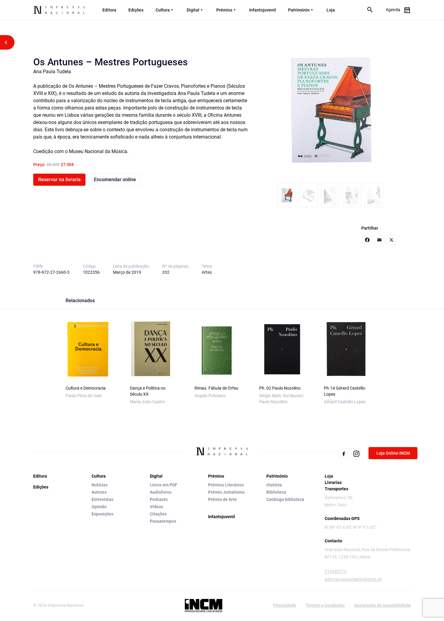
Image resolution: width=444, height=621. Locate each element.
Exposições (102, 514)
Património (299, 10)
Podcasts (159, 499)
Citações (158, 514)
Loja (331, 10)
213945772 (335, 571)
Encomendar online (115, 179)
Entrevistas (102, 499)
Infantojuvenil (262, 10)
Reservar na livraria (59, 179)
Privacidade (284, 605)
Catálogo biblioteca (285, 499)
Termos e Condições (325, 605)
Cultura (163, 10)
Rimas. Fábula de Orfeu (216, 388)
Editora (109, 10)
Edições (135, 10)
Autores (99, 492)
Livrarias (333, 482)
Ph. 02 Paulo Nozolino (280, 388)
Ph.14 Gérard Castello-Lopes (345, 391)
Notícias (100, 484)
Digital (193, 10)
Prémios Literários (226, 484)
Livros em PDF (163, 484)
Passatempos (163, 521)
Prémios (224, 10)
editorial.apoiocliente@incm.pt (353, 579)
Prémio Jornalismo (226, 492)
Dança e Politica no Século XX (148, 391)
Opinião (99, 506)
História (274, 484)
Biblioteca (276, 492)
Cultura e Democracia (86, 388)
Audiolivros (161, 492)
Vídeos (156, 506)
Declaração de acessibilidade (382, 605)
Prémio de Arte (222, 499)
